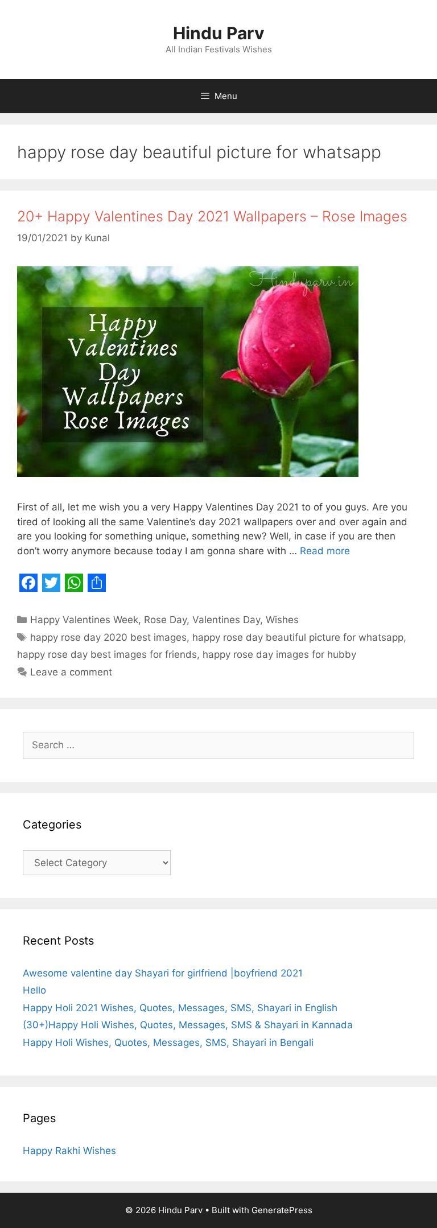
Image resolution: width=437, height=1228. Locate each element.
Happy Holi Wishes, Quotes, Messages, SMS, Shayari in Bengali (168, 1042)
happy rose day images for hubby (279, 654)
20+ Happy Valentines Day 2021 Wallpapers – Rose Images (212, 216)
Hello (34, 990)
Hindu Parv (219, 33)
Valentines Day (226, 619)
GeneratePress (282, 1210)
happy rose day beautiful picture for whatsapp (297, 637)
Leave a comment (71, 672)
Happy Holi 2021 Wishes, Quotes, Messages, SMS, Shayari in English (180, 1007)
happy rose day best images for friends (107, 654)
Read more (325, 551)
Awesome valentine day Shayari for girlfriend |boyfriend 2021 (163, 973)
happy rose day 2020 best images (108, 637)
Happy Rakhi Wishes (69, 1150)
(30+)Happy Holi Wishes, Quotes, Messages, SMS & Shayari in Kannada (188, 1025)
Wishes (282, 619)
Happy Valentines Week (84, 619)
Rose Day (165, 619)
